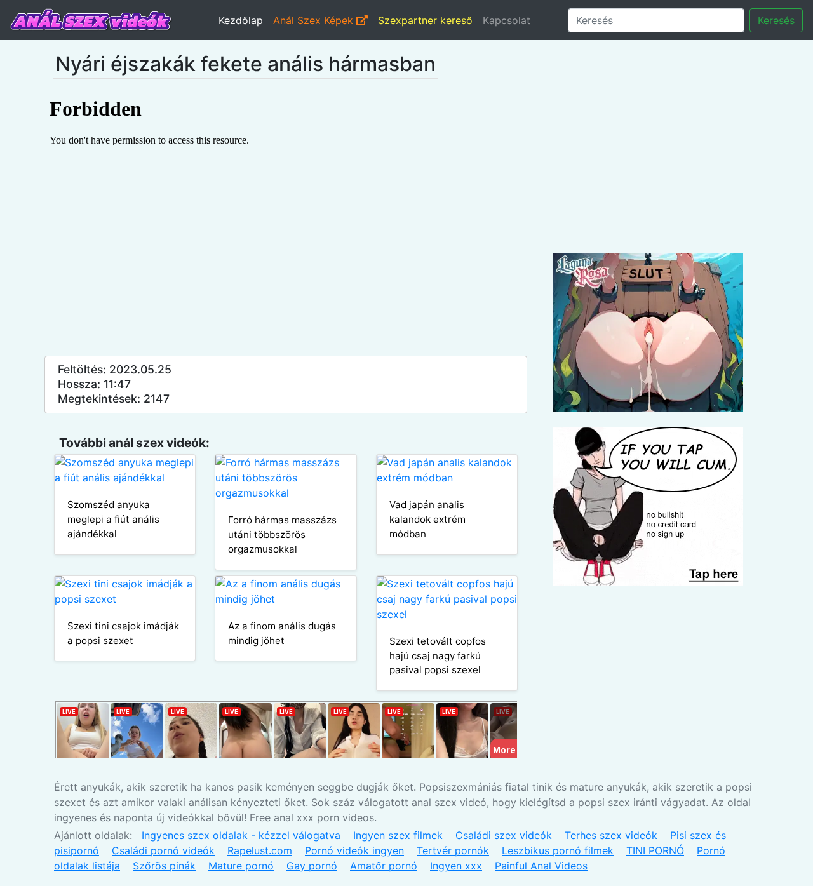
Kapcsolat (506, 20)
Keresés (776, 20)
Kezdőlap (240, 20)
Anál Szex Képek (314, 20)
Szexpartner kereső (425, 20)
